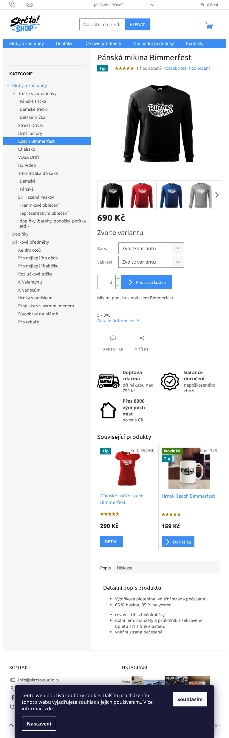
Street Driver (31, 125)
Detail (111, 541)
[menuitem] (26, 43)
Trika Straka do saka (38, 173)
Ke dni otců (29, 250)
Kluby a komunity (29, 85)
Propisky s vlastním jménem (46, 306)
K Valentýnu (30, 282)
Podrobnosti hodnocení (186, 68)
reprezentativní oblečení (44, 213)
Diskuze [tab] (124, 568)
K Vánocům (29, 290)
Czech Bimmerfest (36, 141)
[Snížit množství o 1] (118, 285)
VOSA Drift (28, 157)
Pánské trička (33, 101)
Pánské (27, 189)
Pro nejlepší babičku (38, 266)
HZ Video (27, 165)
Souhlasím (190, 699)
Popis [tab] (105, 568)
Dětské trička (32, 117)
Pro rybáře (28, 322)
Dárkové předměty (30, 242)
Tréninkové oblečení (40, 205)
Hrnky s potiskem (35, 298)
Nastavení (39, 723)
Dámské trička (34, 109)
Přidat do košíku (151, 282)
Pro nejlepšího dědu (38, 258)
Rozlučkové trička (35, 274)
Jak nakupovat (108, 4)
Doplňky (20, 234)
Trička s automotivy (37, 93)
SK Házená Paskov (36, 197)
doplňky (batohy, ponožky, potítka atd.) (53, 223)
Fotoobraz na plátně (38, 314)
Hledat (137, 24)
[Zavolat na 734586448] (18, 4)
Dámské (27, 181)
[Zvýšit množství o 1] (118, 278)
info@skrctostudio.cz (39, 680)
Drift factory (30, 133)
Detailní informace (115, 320)
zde (49, 708)
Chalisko (26, 149)
